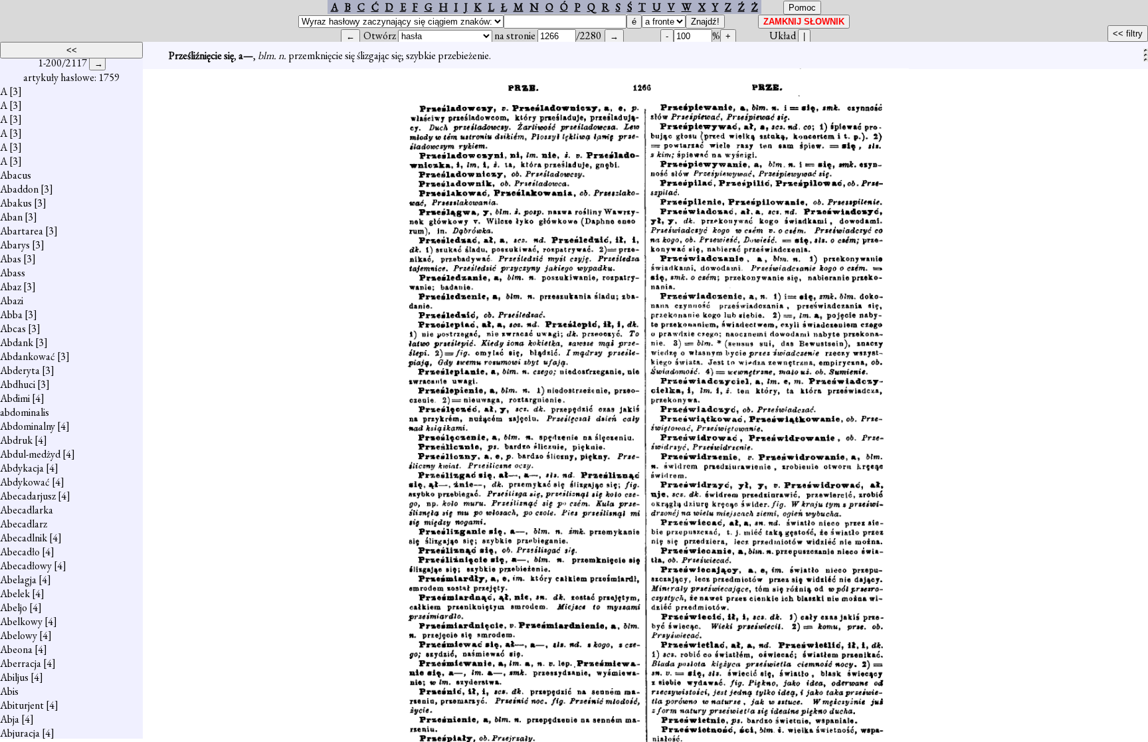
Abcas (13, 328)
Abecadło (20, 552)
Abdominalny (27, 426)
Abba (11, 315)
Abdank (16, 342)
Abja (9, 719)
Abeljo (13, 607)
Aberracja (20, 663)
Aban (11, 217)
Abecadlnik (23, 538)
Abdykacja (22, 468)
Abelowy (18, 635)
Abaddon (19, 189)
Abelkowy (21, 621)
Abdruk (16, 440)
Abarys (15, 245)
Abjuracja (20, 733)
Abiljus (14, 677)
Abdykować (25, 482)
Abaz (10, 287)
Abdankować (27, 356)
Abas (10, 259)
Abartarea (21, 231)
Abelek (15, 594)
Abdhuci (17, 384)
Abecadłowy (26, 566)
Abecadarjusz (28, 496)
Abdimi (15, 398)
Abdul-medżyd (30, 454)
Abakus (16, 203)
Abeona (16, 649)
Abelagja (18, 580)
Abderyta (20, 370)
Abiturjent (22, 705)
